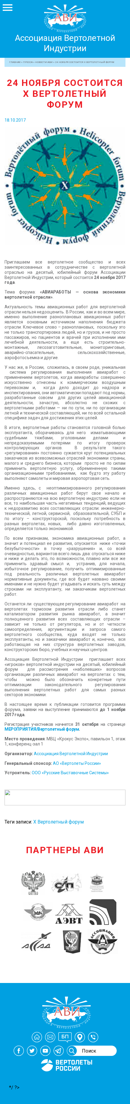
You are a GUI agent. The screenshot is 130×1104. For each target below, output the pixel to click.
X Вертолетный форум (58, 822)
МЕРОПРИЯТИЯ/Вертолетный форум (42, 729)
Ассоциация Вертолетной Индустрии (65, 43)
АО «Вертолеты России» (76, 763)
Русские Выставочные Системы (75, 772)
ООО (37, 772)
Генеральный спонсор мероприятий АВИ (66, 1079)
